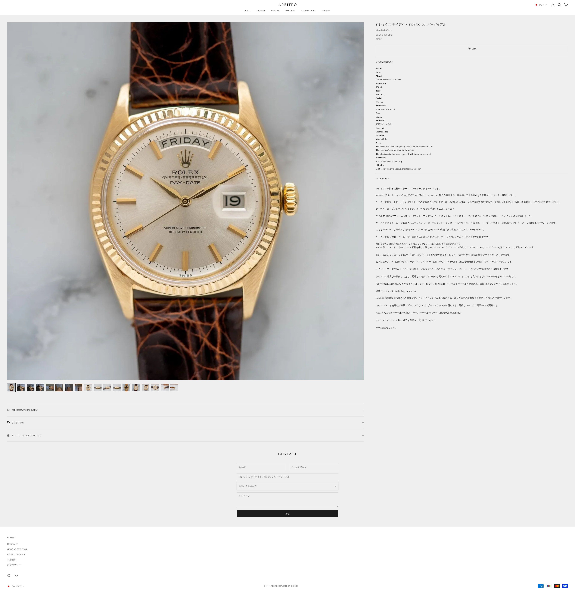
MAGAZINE (290, 11)
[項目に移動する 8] (78, 387)
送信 (287, 513)
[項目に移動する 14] (136, 387)
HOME (248, 11)
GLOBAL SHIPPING (17, 549)
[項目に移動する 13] (126, 387)
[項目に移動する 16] (155, 387)
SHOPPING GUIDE (308, 11)
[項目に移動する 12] (117, 387)
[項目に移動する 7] (69, 387)
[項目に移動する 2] (21, 387)
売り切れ (472, 48)
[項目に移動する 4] (40, 387)
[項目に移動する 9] (88, 387)
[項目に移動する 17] (165, 387)
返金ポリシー (14, 565)
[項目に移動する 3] (30, 387)
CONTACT (326, 11)
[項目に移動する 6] (59, 387)
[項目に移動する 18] (174, 387)
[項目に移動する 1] (11, 387)
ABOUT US (261, 11)
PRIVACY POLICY (16, 554)
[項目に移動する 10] (97, 387)
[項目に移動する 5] (50, 387)
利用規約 (11, 559)
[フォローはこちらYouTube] (16, 575)
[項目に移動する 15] (145, 387)
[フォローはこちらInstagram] (8, 575)
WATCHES (275, 11)
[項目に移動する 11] (107, 387)
